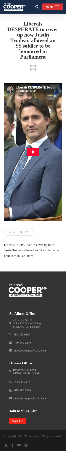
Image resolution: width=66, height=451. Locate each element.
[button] (52, 7)
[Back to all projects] (33, 68)
